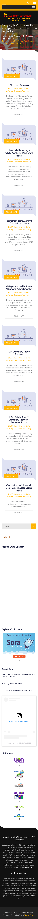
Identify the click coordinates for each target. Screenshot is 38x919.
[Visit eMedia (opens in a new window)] (19, 808)
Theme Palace (29, 915)
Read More (19, 115)
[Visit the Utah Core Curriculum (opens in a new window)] (19, 775)
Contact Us (6, 537)
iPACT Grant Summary (19, 84)
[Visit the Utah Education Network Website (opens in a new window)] (19, 761)
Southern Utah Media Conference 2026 (17, 690)
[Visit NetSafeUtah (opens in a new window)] (19, 817)
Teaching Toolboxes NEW (12, 683)
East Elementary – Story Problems (19, 353)
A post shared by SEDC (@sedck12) (19, 743)
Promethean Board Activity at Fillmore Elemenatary (19, 222)
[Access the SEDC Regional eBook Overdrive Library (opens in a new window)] (19, 647)
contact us (28, 867)
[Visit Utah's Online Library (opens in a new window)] (19, 786)
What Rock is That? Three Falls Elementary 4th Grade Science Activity (19, 488)
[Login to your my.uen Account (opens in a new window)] (19, 797)
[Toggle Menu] (33, 7)
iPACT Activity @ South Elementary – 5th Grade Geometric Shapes (19, 419)
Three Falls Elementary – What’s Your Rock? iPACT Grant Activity (19, 153)
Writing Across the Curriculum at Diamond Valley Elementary (19, 287)
